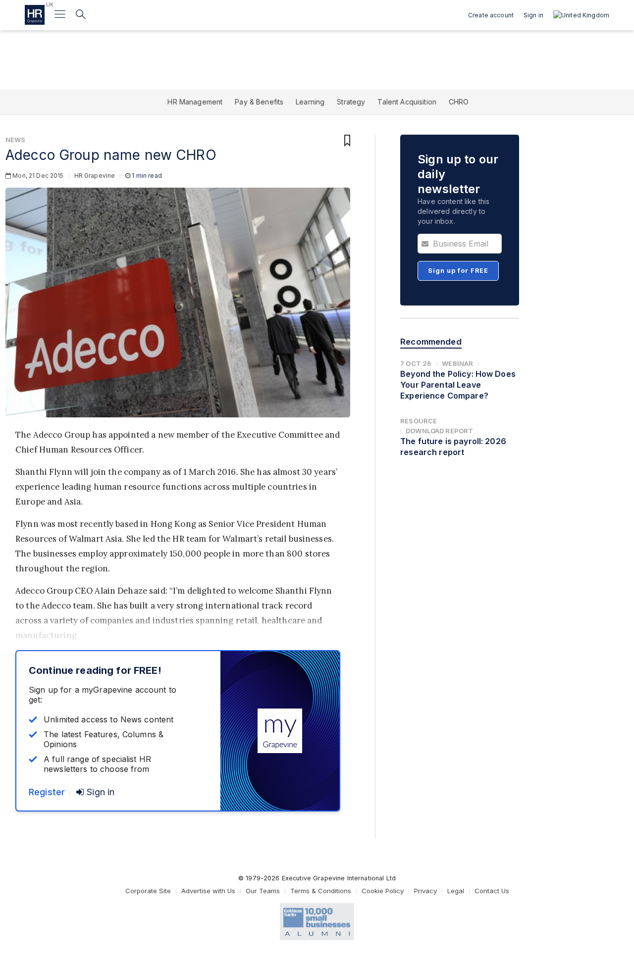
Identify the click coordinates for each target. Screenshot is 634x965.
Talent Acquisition (406, 102)
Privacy (425, 891)
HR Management (194, 102)
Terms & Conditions (320, 891)
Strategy (351, 102)
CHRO (459, 102)
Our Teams (263, 891)
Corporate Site (148, 891)
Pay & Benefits (259, 102)
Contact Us (492, 891)
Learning (310, 102)
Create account (491, 15)
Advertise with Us (208, 891)
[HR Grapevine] (35, 15)
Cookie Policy (383, 891)
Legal (455, 891)
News (15, 140)
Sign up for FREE (458, 270)
